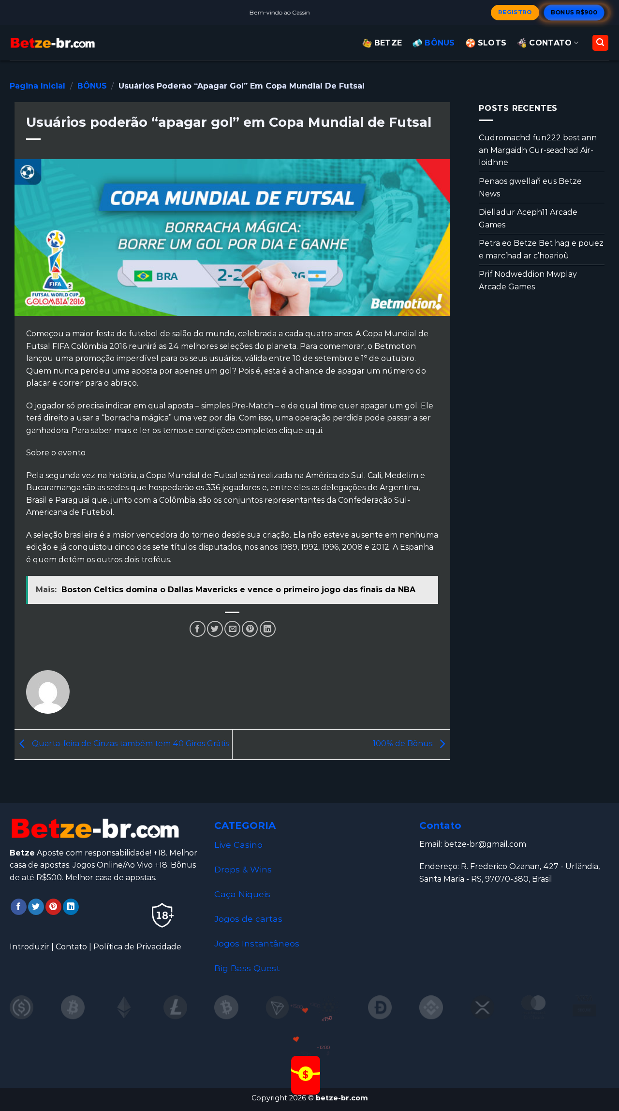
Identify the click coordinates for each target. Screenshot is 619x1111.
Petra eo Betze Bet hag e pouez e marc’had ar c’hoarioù (541, 249)
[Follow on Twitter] (36, 907)
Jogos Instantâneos (256, 943)
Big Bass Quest (247, 968)
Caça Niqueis (242, 894)
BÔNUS (440, 42)
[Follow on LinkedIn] (71, 907)
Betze (388, 42)
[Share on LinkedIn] (268, 629)
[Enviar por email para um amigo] (232, 629)
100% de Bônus (403, 744)
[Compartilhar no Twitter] (215, 629)
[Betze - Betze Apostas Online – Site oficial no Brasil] (53, 42)
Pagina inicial (37, 85)
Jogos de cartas (248, 919)
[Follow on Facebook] (19, 907)
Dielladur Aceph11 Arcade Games (528, 218)
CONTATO (550, 42)
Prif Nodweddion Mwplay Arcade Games (528, 280)
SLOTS (492, 42)
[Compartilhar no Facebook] (198, 629)
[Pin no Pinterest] (250, 629)
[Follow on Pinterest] (53, 907)
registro (515, 12)
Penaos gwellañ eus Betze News (530, 187)
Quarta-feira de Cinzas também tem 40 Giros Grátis (129, 744)
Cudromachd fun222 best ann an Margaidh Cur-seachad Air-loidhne (538, 150)
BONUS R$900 (574, 12)
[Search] (600, 43)
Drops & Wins (243, 869)
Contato (71, 946)
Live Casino (238, 845)
